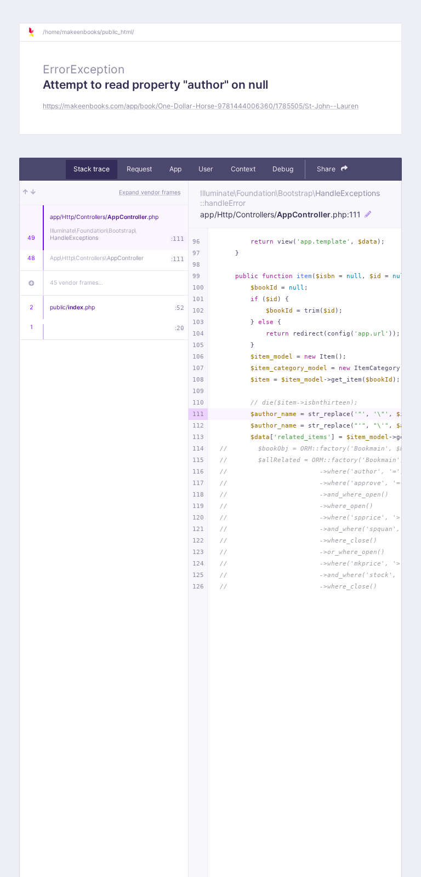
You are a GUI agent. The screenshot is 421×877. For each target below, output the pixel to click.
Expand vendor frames (149, 192)
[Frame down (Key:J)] (33, 192)
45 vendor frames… (76, 282)
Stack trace (91, 169)
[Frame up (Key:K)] (25, 192)
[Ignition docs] (35, 32)
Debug (282, 169)
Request (139, 169)
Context (243, 169)
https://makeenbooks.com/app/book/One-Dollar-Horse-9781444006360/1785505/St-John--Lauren (201, 106)
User (205, 169)
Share (327, 169)
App (175, 169)
